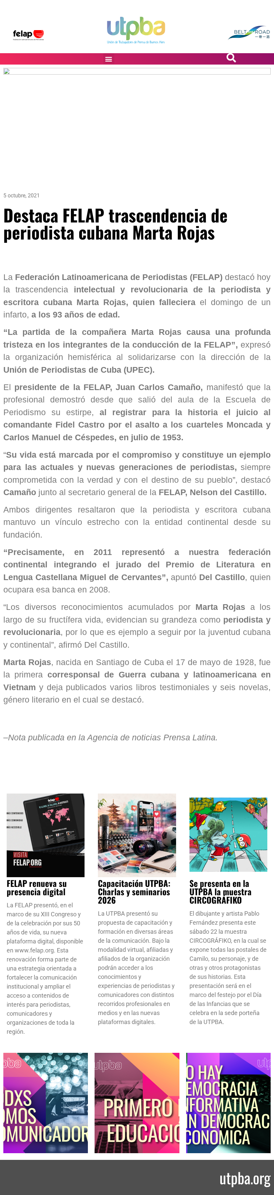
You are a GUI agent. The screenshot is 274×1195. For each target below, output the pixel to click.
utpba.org (245, 1177)
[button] (108, 58)
